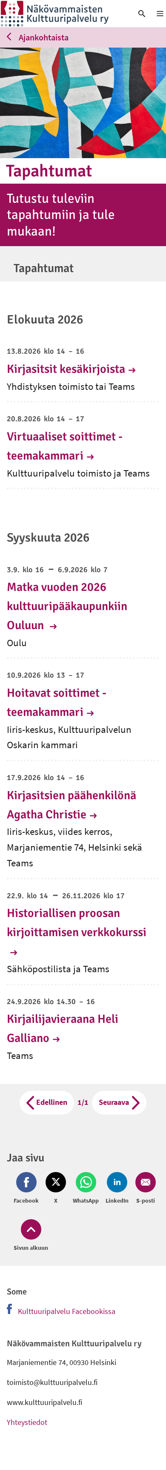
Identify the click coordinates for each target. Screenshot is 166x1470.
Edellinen (51, 1102)
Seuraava (114, 1102)
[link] (62, 13)
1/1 (84, 1102)
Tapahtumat (44, 268)
